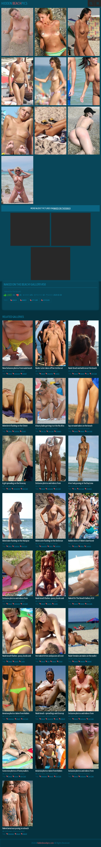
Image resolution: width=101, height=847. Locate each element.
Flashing (16, 431)
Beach (14, 300)
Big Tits (43, 431)
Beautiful (50, 374)
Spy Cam (35, 300)
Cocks (56, 604)
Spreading (16, 489)
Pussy (60, 661)
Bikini (10, 431)
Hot (75, 489)
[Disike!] (17, 295)
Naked (24, 300)
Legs (56, 719)
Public (57, 374)
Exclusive (17, 374)
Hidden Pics (14, 3)
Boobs (49, 604)
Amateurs (11, 719)
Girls (9, 489)
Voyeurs (46, 300)
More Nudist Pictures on (50, 208)
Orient (23, 431)
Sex (88, 374)
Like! (9, 295)
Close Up (50, 719)
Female (82, 661)
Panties (88, 546)
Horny (16, 776)
